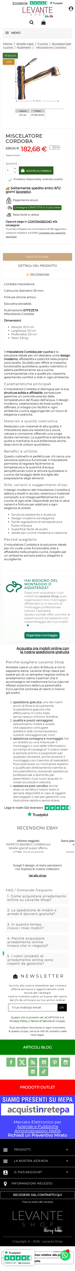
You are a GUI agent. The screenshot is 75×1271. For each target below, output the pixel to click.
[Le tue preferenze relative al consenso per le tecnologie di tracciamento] (3, 953)
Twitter (22, 1062)
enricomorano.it (23, 1172)
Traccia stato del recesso (37, 1202)
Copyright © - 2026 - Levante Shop (37, 1241)
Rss (33, 1062)
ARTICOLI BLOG (37, 1047)
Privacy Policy (19, 1021)
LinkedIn (33, 1071)
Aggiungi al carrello (38, 171)
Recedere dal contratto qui (37, 1195)
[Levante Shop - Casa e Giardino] (37, 12)
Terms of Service (41, 1021)
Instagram (65, 1062)
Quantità (11, 163)
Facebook (11, 1062)
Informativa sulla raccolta (22, 1261)
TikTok (44, 1071)
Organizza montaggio (42, 635)
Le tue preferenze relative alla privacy (41, 1255)
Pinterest (54, 1062)
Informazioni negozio (31, 1183)
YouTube (44, 1062)
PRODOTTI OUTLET (37, 1087)
